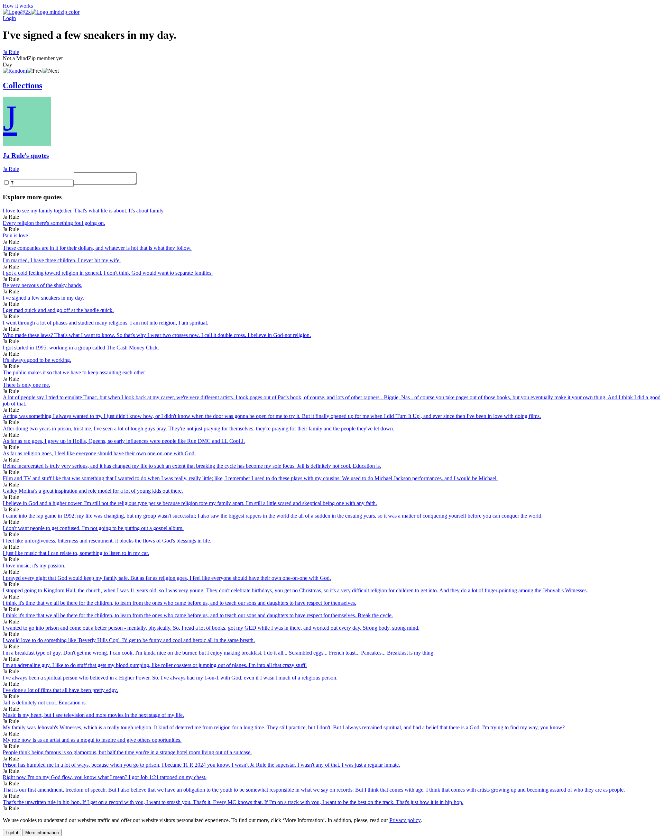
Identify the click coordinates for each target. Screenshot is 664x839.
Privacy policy (405, 820)
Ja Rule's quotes (26, 155)
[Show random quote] (15, 71)
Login (9, 18)
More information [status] (42, 832)
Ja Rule (11, 52)
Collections (22, 85)
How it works (18, 6)
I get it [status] (12, 832)
